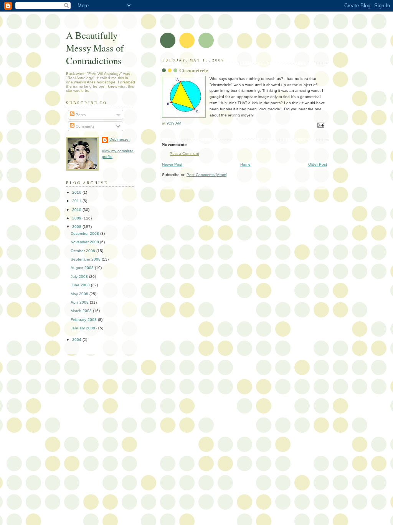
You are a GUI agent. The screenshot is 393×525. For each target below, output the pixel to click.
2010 (77, 210)
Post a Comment (184, 153)
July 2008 (80, 276)
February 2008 (84, 319)
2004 (77, 339)
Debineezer (119, 139)
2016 (77, 192)
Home (245, 164)
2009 (77, 218)
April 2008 (80, 302)
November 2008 (85, 242)
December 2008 (85, 233)
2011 (77, 201)
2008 (77, 226)
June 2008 (81, 285)
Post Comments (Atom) (207, 175)
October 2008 (83, 251)
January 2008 (83, 328)
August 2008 (83, 268)
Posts (80, 115)
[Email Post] (320, 125)
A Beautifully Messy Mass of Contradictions (95, 48)
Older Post (317, 164)
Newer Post (172, 164)
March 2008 (82, 311)
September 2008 (86, 259)
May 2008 (80, 294)
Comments (84, 126)
